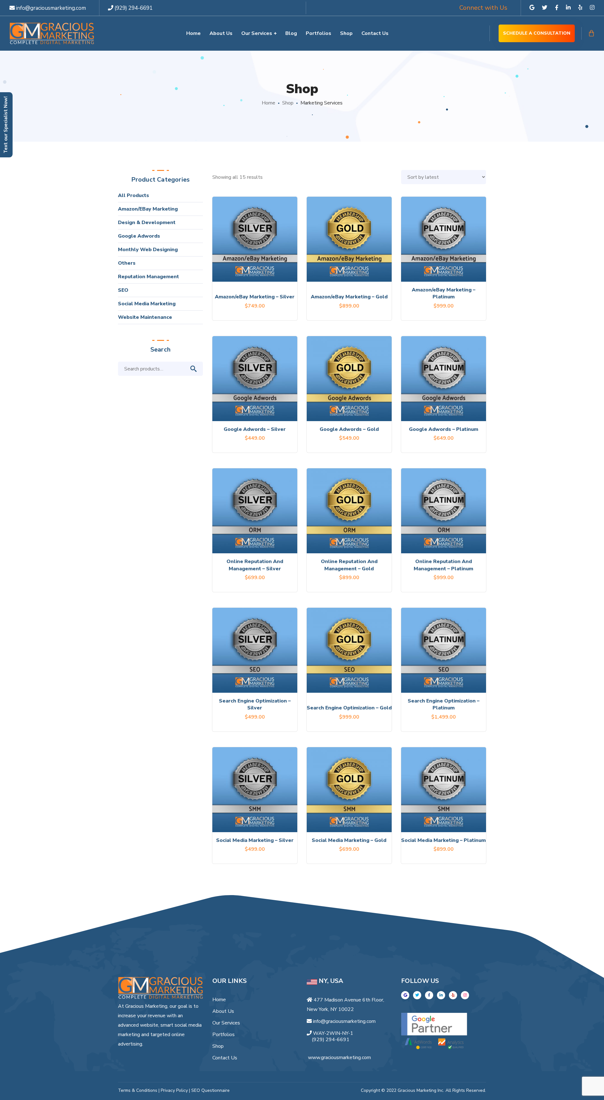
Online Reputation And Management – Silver (254, 565)
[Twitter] (417, 995)
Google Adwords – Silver (255, 429)
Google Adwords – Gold (349, 429)
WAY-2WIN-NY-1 (333, 1033)
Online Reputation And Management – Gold (349, 565)
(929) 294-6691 (134, 8)
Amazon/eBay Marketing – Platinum (443, 293)
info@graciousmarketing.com (50, 8)
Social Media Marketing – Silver (255, 840)
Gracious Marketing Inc (420, 1090)
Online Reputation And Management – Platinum (443, 565)
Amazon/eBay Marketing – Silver (254, 296)
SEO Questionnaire (210, 1090)
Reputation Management (148, 276)
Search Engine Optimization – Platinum (443, 704)
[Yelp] (453, 995)
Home (268, 102)
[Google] (405, 995)
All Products (133, 195)
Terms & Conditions (137, 1090)
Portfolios (223, 1034)
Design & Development (147, 222)
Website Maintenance (145, 317)
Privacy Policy (174, 1090)
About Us (223, 1011)
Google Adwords (139, 236)
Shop (288, 102)
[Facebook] (429, 995)
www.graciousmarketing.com (339, 1057)
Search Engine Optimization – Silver (255, 704)
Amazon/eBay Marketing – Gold (349, 296)
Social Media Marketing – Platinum (443, 840)
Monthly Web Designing (148, 249)
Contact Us (224, 1057)
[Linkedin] (441, 995)
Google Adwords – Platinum (443, 429)
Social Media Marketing (147, 303)
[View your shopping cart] (591, 33)
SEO (123, 290)
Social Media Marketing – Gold (349, 840)
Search (196, 368)
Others (127, 263)
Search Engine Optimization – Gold (349, 707)
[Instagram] (465, 995)
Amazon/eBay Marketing (148, 209)
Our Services (226, 1022)
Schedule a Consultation (536, 33)
